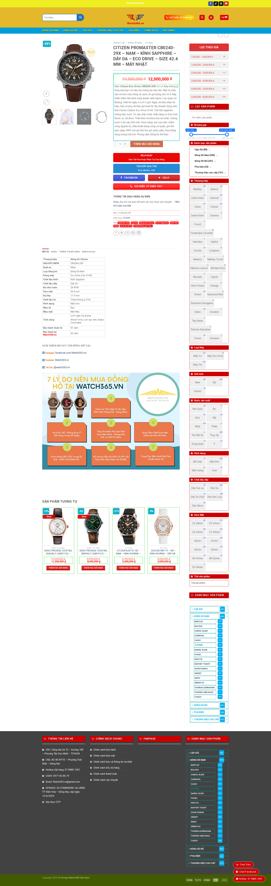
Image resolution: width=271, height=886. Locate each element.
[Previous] (47, 73)
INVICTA (198, 659)
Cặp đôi (87, 30)
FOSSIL (197, 654)
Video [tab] (54, 252)
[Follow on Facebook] (210, 3)
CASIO (197, 640)
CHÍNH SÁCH (151, 30)
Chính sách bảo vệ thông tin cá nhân (112, 761)
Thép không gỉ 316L (143, 226)
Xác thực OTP (53, 802)
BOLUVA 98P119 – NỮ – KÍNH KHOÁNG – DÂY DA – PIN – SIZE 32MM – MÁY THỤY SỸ (163, 552)
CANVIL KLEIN (201, 631)
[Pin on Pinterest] (133, 233)
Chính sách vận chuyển (105, 779)
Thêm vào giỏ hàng (146, 143)
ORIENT (198, 673)
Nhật (116, 226)
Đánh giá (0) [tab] (88, 252)
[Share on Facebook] (116, 233)
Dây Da (134, 223)
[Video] (46, 94)
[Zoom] (46, 102)
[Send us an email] (221, 3)
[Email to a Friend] (127, 233)
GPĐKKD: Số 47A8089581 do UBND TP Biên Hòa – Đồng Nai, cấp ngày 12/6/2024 (63, 791)
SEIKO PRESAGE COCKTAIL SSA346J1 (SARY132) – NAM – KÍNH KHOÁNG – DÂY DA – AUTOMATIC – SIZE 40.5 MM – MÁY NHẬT (58, 552)
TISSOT (198, 697)
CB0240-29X (123, 223)
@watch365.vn (62, 367)
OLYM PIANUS (200, 668)
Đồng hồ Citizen (147, 223)
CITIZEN (199, 645)
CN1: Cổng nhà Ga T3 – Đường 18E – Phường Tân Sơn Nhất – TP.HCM (62, 751)
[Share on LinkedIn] (138, 233)
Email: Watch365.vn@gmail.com (63, 781)
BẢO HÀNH (169, 30)
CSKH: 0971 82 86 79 (57, 775)
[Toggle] (227, 609)
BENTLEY (198, 621)
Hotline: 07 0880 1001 (250, 878)
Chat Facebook (247, 871)
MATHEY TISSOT (202, 664)
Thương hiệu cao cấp (110, 30)
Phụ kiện (134, 30)
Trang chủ (119, 42)
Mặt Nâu (174, 223)
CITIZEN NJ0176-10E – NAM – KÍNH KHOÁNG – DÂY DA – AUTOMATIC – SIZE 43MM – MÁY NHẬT (128, 552)
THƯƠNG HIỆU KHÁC (204, 692)
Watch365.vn (50, 334)
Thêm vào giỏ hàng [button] (58, 568)
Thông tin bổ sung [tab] (69, 252)
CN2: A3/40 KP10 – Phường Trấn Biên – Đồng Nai (62, 761)
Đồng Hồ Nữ (70, 30)
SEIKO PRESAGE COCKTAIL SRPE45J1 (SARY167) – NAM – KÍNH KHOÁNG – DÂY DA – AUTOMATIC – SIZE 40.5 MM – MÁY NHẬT (93, 552)
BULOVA (198, 626)
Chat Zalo (245, 864)
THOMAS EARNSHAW (204, 687)
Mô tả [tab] (45, 252)
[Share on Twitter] (121, 233)
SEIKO (197, 678)
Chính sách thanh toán (105, 773)
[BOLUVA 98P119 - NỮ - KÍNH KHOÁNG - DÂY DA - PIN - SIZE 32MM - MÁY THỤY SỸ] (164, 526)
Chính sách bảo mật (104, 755)
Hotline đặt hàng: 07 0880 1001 (63, 769)
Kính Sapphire (162, 223)
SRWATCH (199, 683)
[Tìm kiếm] (202, 17)
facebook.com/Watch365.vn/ (71, 352)
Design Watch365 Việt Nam (75, 877)
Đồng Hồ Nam (50, 30)
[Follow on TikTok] (215, 3)
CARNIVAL (199, 635)
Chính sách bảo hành (104, 749)
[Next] (103, 73)
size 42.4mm (126, 226)
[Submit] (80, 17)
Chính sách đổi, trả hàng (106, 767)
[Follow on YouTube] (226, 3)
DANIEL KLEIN (200, 650)
